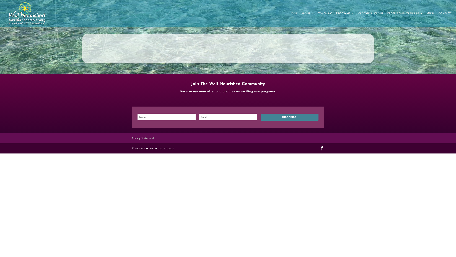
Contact (444, 13)
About (305, 13)
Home (293, 13)
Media (430, 13)
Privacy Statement (143, 138)
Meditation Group (370, 13)
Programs (343, 13)
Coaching (325, 13)
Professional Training (403, 13)
